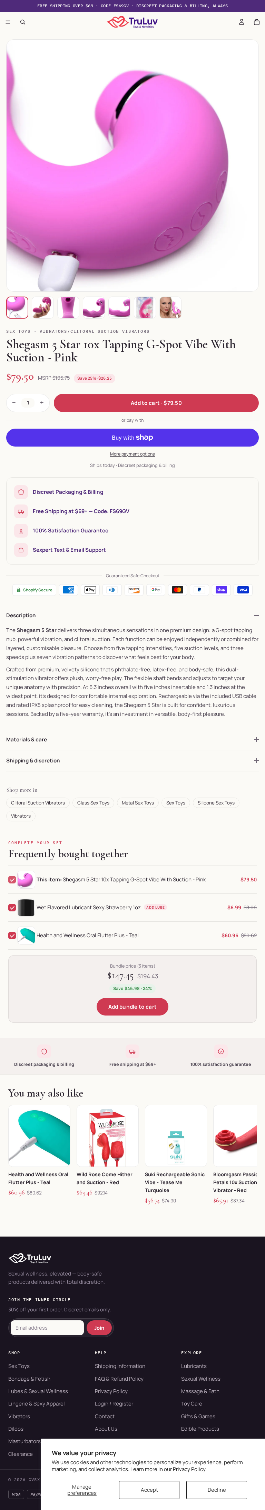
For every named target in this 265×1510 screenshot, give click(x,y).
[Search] (22, 22)
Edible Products (200, 1428)
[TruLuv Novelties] (132, 1258)
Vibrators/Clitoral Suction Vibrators (94, 331)
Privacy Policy (111, 1391)
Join (99, 1327)
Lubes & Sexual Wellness (38, 1391)
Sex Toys (18, 331)
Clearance (20, 1454)
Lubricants (194, 1366)
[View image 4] (94, 308)
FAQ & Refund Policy (119, 1378)
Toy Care (191, 1403)
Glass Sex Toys (93, 803)
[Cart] (256, 22)
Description (21, 615)
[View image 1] (17, 308)
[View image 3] (68, 308)
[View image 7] (170, 308)
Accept (149, 1489)
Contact (105, 1416)
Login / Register (114, 1403)
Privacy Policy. (190, 1469)
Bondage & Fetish (29, 1378)
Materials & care (26, 739)
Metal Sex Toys (138, 803)
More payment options (132, 454)
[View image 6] (145, 308)
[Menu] (8, 22)
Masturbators (24, 1441)
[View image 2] (43, 308)
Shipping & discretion (33, 760)
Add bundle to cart (132, 1006)
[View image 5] (119, 308)
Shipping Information (120, 1366)
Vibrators (21, 816)
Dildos (15, 1428)
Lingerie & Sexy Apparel (36, 1403)
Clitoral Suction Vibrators (38, 803)
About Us (106, 1428)
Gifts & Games (198, 1416)
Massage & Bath (200, 1391)
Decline (217, 1489)
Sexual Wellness (200, 1378)
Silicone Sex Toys (216, 803)
